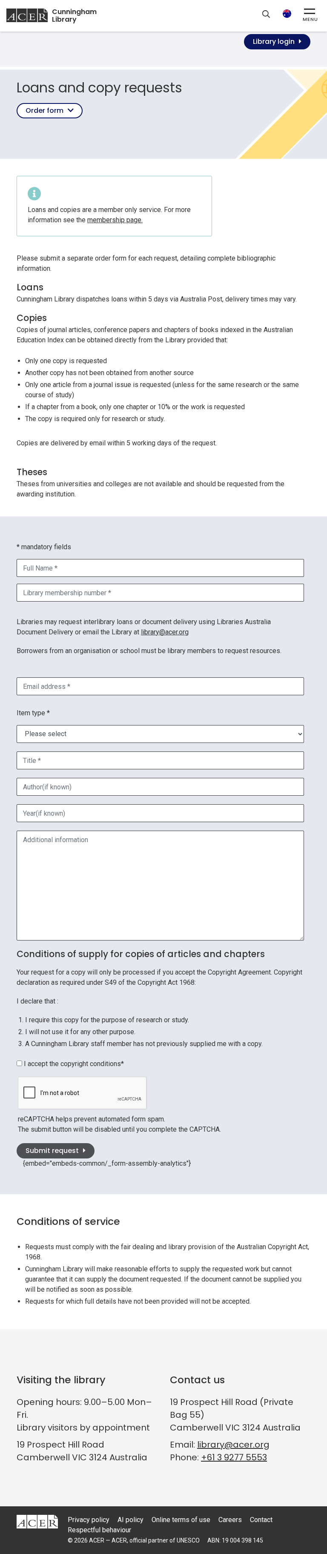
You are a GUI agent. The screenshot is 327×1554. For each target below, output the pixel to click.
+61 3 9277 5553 (234, 1457)
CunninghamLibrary (74, 16)
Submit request (52, 1150)
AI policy (130, 1520)
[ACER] (37, 1521)
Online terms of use (181, 1520)
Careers (230, 1520)
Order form (44, 110)
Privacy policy (88, 1520)
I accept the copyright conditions (73, 1064)
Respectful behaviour (99, 1530)
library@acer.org (165, 632)
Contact (261, 1520)
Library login (274, 41)
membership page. (115, 220)
